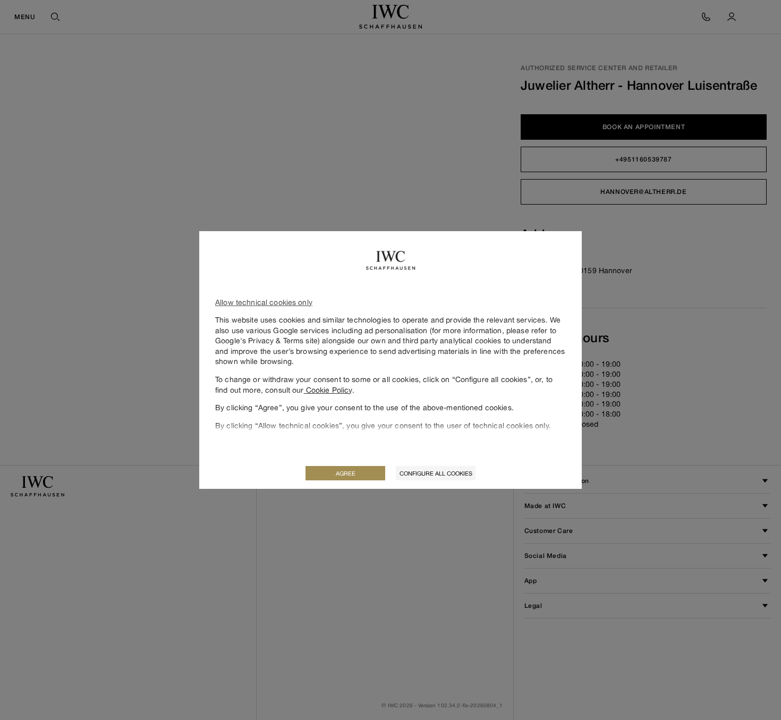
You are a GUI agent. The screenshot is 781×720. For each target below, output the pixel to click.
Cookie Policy (328, 389)
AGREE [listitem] (345, 473)
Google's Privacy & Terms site (266, 340)
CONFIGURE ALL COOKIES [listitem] (436, 473)
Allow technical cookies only (263, 302)
